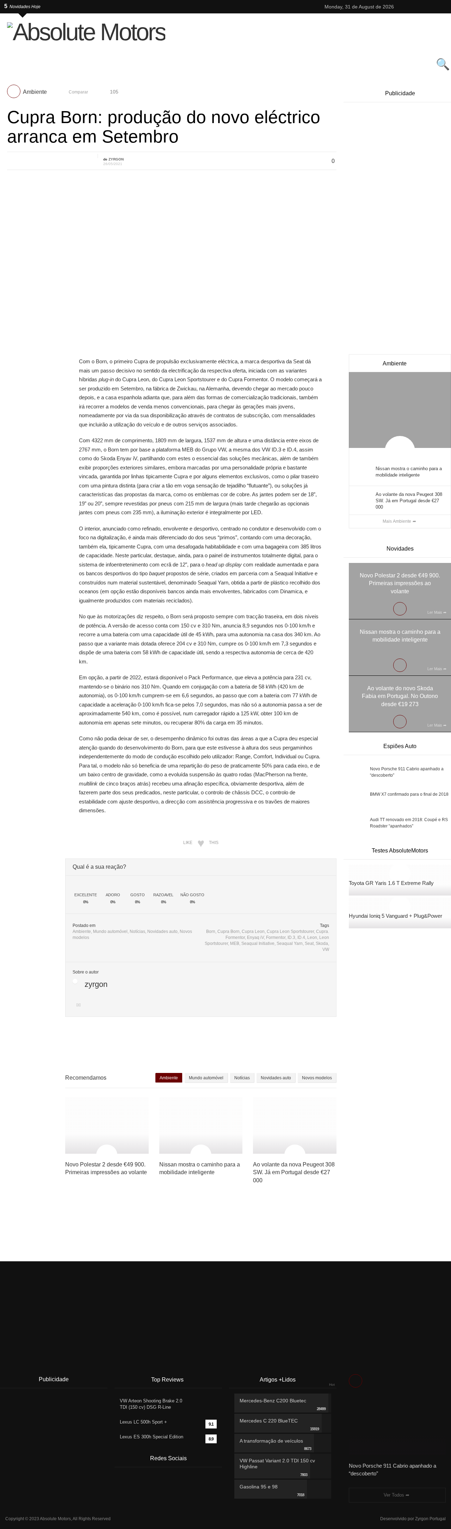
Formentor (275, 937)
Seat (309, 943)
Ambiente (35, 92)
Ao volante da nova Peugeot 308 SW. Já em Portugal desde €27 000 (409, 501)
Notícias (137, 931)
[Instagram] (411, 6)
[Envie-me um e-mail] (79, 1005)
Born (210, 931)
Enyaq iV (255, 937)
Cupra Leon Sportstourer (290, 931)
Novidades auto (162, 931)
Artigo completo (23, 254)
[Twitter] (402, 6)
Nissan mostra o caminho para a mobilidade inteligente (409, 472)
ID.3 (291, 937)
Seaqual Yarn (290, 943)
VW (325, 949)
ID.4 (301, 937)
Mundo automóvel (110, 931)
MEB (234, 943)
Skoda (322, 943)
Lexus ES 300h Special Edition (151, 1436)
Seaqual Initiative (257, 943)
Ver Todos (394, 1495)
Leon (312, 937)
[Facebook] (420, 6)
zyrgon (116, 159)
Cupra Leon (253, 931)
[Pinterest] (429, 6)
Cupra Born (228, 931)
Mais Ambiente (397, 521)
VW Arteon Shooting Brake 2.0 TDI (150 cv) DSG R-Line (151, 1404)
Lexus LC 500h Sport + (143, 1422)
